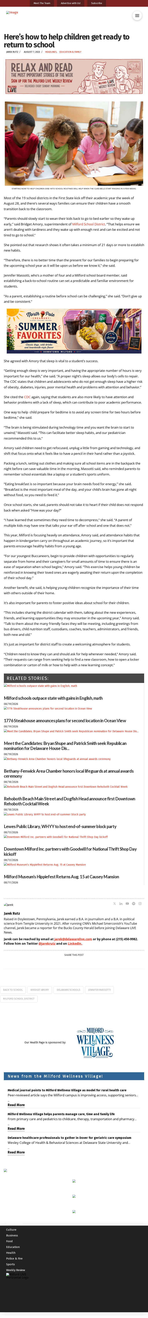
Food (9, 1241)
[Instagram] (140, 904)
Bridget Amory (39, 989)
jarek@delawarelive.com (73, 939)
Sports (10, 1264)
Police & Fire (14, 1258)
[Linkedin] (121, 904)
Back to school (13, 989)
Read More (16, 1105)
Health (11, 1252)
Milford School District (18, 998)
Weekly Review (15, 1270)
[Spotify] (133, 904)
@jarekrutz (47, 943)
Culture (11, 1229)
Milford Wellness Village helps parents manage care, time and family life (61, 1114)
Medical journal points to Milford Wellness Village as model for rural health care (67, 1090)
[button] (137, 15)
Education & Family (70, 52)
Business (12, 1235)
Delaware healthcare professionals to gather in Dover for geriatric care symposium (69, 1138)
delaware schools (68, 989)
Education (13, 1247)
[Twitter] (114, 904)
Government (14, 1224)
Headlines (51, 52)
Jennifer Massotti (99, 989)
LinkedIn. (75, 943)
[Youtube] (127, 904)
